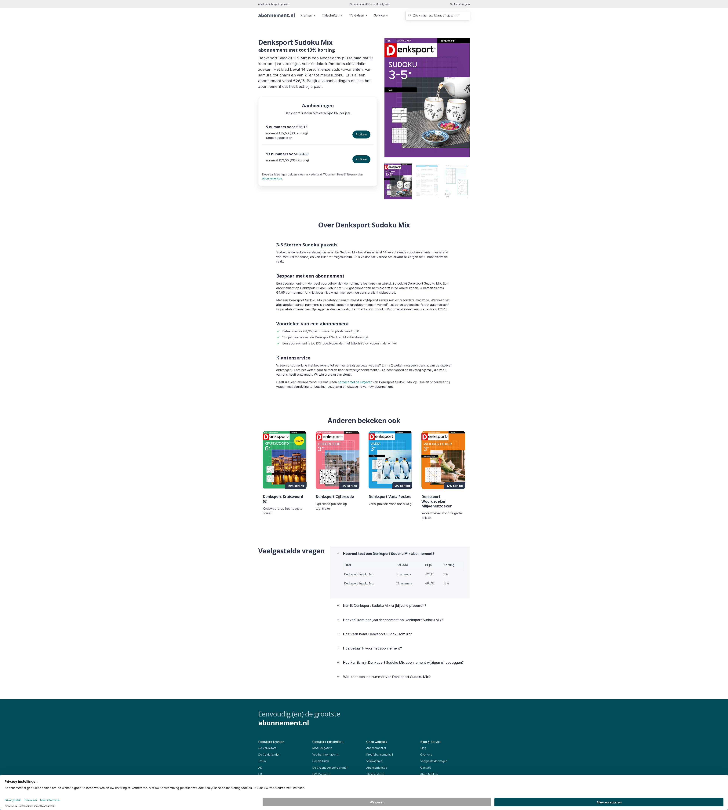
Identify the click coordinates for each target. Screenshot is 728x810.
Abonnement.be (272, 178)
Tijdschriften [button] (330, 15)
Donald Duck (320, 761)
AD (260, 767)
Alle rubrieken (429, 774)
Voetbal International (325, 754)
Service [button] (379, 15)
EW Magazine (321, 774)
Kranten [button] (306, 15)
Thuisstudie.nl (375, 774)
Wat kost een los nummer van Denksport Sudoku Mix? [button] (387, 677)
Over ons (426, 754)
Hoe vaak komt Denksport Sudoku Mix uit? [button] (377, 634)
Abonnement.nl (376, 748)
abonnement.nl (276, 15)
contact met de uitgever (355, 382)
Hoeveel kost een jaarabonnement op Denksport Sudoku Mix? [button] (393, 620)
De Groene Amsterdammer (330, 767)
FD (260, 774)
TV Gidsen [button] (356, 15)
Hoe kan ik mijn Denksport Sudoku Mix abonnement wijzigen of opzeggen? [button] (403, 663)
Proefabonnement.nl (379, 754)
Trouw (262, 761)
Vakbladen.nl (374, 761)
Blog (423, 748)
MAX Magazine (322, 748)
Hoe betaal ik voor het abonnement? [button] (372, 648)
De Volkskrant (267, 748)
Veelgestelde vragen (433, 761)
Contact (425, 767)
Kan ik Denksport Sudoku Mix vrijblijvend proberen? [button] (384, 606)
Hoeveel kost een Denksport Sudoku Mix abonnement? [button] (388, 554)
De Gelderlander (268, 754)
